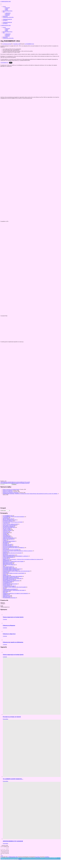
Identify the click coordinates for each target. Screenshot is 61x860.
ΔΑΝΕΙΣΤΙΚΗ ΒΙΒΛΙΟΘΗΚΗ (9, 541)
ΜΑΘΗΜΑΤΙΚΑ (6, 560)
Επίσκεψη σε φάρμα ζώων (8, 491)
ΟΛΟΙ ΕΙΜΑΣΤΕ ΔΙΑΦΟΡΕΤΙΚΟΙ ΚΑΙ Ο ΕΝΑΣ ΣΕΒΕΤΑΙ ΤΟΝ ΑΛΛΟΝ (15, 482)
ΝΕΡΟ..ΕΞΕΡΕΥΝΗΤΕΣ (8, 566)
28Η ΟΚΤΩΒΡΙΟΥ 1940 (7, 518)
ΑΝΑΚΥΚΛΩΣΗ (6, 532)
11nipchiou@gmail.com (7, 19)
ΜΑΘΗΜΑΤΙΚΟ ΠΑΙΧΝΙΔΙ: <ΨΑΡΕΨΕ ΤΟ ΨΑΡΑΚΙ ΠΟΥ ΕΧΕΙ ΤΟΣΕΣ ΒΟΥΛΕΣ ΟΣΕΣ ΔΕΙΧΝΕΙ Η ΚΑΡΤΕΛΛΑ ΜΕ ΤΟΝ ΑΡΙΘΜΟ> (30, 493)
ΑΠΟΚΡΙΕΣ (5, 534)
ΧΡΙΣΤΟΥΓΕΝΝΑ (6, 595)
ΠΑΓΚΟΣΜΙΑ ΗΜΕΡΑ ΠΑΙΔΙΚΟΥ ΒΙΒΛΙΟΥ (12, 568)
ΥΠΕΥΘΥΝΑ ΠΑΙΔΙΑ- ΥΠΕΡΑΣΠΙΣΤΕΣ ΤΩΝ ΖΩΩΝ (14, 590)
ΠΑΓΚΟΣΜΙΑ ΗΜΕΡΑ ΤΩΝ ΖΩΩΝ (10, 569)
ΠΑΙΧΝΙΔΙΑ (5, 572)
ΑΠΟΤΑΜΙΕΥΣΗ (6, 535)
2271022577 (5, 20)
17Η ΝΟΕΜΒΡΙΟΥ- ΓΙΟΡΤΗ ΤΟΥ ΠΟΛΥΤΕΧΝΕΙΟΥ (13, 516)
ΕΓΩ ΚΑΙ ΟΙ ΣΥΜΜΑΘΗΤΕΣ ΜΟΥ (10, 546)
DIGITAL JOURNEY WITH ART (9, 519)
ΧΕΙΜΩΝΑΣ (5, 594)
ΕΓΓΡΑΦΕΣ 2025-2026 (7, 544)
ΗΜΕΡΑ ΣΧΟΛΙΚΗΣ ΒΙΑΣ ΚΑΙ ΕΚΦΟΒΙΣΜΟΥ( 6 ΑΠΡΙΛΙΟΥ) (15, 556)
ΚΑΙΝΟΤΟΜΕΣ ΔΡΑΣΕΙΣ (8, 557)
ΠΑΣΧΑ (4, 574)
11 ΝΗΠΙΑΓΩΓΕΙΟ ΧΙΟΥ (5, 1)
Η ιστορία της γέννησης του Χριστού (12, 716)
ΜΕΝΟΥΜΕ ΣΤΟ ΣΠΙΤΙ (8, 562)
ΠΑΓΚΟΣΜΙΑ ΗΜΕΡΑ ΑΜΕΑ (9, 567)
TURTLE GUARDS (7, 529)
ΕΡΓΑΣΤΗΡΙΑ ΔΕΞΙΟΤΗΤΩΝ (9, 555)
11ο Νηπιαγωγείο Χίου (6, 43)
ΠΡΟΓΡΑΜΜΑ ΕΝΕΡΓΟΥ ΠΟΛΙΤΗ (10, 577)
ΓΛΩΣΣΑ (4, 540)
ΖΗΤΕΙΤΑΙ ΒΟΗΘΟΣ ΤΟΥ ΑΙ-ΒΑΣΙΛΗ (13, 841)
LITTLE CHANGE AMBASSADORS (10, 524)
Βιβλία (6, 9)
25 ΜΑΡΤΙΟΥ (5, 517)
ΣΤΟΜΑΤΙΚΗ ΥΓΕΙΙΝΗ (8, 581)
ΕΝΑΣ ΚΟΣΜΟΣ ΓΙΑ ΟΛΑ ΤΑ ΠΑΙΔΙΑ (11, 549)
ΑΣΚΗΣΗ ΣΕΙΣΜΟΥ (7, 536)
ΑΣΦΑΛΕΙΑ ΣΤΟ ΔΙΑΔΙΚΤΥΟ (9, 537)
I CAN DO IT (5, 523)
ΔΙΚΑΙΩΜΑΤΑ (6, 542)
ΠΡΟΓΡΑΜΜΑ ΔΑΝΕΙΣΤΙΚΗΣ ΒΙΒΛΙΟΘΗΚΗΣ (12, 576)
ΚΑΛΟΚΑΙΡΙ (5, 558)
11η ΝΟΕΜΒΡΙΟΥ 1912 (29, 43)
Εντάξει (20, 858)
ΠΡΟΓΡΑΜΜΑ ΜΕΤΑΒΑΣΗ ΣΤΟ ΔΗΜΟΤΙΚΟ (12, 578)
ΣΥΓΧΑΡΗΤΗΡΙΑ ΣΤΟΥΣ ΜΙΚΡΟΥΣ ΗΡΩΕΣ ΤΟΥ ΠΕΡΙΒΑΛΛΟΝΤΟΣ (14, 483)
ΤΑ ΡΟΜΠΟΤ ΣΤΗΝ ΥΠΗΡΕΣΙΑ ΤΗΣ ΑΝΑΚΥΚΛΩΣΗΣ (14, 587)
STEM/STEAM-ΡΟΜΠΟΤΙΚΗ (9, 527)
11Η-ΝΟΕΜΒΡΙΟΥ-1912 (4, 62)
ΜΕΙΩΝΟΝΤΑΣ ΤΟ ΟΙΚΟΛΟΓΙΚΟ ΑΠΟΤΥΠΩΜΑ (13, 561)
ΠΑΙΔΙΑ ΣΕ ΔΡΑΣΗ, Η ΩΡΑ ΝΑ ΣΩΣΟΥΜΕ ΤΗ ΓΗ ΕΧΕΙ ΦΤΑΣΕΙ (16, 571)
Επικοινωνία (5, 16)
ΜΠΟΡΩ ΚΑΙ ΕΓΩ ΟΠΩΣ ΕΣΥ (9, 564)
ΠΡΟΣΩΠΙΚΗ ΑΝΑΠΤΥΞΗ (8, 579)
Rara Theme (37, 856)
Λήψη (11, 62)
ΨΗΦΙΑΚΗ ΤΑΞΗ (6, 596)
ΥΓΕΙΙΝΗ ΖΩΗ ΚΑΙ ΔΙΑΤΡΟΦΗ (9, 589)
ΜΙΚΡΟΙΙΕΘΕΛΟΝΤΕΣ (7, 563)
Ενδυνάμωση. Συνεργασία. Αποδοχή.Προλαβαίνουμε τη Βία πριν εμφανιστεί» (18, 550)
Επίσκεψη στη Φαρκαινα (7, 490)
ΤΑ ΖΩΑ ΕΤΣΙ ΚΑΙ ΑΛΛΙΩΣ (8, 585)
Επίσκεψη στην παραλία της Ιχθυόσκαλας (11, 492)
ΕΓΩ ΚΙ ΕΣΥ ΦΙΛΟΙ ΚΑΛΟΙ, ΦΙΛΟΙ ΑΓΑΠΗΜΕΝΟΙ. (13, 547)
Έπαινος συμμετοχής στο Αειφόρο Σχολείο (11, 489)
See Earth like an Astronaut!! (8, 526)
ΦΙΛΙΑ (4, 592)
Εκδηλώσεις (7, 14)
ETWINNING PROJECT (8, 520)
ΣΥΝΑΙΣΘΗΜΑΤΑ (6, 582)
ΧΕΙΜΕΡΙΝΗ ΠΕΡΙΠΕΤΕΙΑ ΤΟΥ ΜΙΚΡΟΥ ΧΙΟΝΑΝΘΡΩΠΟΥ (15, 593)
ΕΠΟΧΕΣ (5, 553)
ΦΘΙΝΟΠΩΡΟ (6, 591)
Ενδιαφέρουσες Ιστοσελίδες (8, 17)
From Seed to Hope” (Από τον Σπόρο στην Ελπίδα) (12, 521)
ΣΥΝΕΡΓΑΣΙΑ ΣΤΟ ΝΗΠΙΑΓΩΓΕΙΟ (10, 583)
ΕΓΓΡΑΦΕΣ (5, 543)
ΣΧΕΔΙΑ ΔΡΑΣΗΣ (6, 584)
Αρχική (4, 6)
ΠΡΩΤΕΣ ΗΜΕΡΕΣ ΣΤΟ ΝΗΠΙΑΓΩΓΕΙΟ (11, 580)
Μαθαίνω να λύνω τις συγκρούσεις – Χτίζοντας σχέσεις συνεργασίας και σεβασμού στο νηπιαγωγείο (22, 559)
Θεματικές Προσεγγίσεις (7, 10)
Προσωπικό (7, 7)
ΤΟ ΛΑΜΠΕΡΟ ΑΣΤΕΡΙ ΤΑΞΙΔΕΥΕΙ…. (13, 779)
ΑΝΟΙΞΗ (5, 533)
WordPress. (47, 856)
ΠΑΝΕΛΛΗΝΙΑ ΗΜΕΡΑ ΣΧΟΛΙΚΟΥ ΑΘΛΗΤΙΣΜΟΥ (14, 573)
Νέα (3, 11)
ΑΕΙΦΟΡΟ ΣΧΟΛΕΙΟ (7, 530)
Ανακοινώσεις (8, 12)
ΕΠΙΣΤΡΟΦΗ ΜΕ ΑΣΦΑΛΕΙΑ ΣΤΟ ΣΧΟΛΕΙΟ (12, 552)
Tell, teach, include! (6, 528)
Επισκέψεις (7, 15)
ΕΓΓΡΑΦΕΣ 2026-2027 (7, 545)
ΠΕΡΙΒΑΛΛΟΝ (6, 575)
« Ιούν (1, 855)
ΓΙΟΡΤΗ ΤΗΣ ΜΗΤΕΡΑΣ (8, 539)
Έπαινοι (6, 8)
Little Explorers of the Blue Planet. (9, 525)
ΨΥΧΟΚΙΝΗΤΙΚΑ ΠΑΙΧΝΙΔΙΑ (9, 597)
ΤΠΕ (4, 588)
